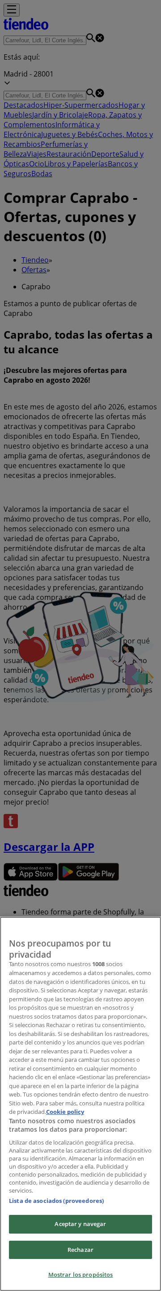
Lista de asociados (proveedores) (56, 1201)
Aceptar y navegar (80, 1224)
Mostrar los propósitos (80, 1275)
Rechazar (80, 1250)
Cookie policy (65, 1112)
